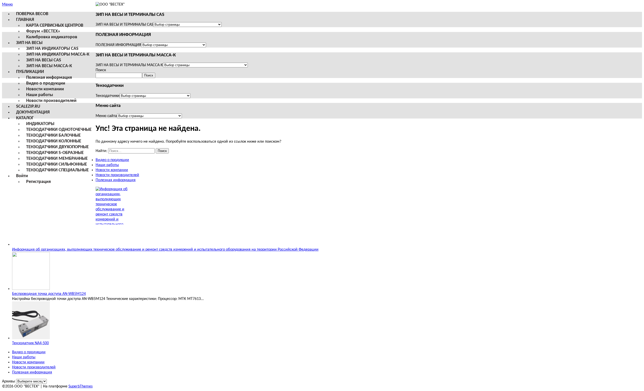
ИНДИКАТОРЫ (40, 124)
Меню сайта (106, 116)
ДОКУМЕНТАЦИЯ (33, 112)
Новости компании (45, 89)
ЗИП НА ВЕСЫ (29, 43)
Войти (22, 176)
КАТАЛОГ (25, 118)
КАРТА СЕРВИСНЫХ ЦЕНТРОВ (54, 25)
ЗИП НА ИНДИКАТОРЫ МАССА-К (57, 54)
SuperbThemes (80, 386)
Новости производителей (51, 100)
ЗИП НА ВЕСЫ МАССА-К (49, 66)
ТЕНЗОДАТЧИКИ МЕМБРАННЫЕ (57, 158)
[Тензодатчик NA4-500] (31, 338)
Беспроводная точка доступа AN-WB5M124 (49, 294)
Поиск (101, 70)
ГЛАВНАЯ (25, 19)
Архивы (8, 381)
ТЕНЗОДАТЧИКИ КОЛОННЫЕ (53, 141)
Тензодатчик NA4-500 (30, 343)
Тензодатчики (107, 96)
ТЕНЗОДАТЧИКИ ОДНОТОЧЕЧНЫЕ (59, 129)
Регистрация (38, 181)
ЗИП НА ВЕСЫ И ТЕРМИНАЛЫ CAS (124, 25)
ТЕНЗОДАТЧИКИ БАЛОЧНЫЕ (53, 135)
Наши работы (39, 95)
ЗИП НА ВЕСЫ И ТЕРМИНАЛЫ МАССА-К (129, 65)
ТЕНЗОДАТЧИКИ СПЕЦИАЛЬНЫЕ (57, 170)
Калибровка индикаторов (51, 37)
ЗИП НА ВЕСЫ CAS (43, 60)
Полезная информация (49, 77)
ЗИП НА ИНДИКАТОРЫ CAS (52, 48)
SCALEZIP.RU (28, 106)
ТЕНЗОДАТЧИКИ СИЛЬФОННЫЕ (56, 164)
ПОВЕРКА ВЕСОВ (32, 14)
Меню (7, 5)
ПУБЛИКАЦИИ (30, 71)
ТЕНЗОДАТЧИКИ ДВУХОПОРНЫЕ (57, 147)
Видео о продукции (45, 83)
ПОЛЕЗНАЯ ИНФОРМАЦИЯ (118, 45)
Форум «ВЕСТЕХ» (43, 31)
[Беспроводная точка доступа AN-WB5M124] (31, 289)
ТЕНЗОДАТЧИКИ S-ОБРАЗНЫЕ (55, 152)
